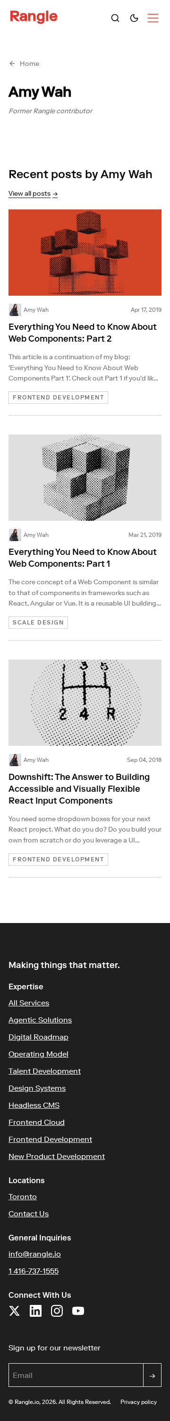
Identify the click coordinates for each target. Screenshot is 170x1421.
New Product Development (56, 1156)
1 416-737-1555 (33, 1271)
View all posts (33, 193)
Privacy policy (138, 1401)
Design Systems (37, 1088)
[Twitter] (14, 1315)
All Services (28, 1002)
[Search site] (115, 18)
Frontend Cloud (36, 1122)
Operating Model (38, 1054)
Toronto (22, 1196)
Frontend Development (50, 1139)
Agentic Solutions (40, 1019)
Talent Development (44, 1071)
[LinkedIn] (36, 1315)
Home (29, 63)
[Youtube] (78, 1315)
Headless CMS (34, 1105)
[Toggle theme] (134, 18)
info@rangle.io (34, 1253)
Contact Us (28, 1213)
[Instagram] (57, 1315)
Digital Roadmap (38, 1036)
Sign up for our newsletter (85, 1347)
